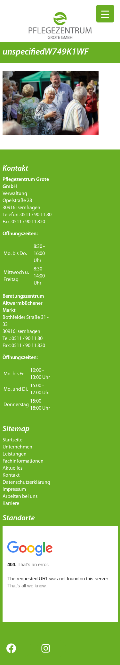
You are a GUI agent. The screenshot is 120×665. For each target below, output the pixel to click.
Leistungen (15, 454)
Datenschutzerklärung (26, 482)
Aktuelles (12, 468)
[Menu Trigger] (105, 13)
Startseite (12, 440)
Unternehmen (17, 447)
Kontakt (11, 475)
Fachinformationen (23, 461)
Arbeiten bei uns (20, 496)
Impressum (14, 489)
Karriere (11, 503)
